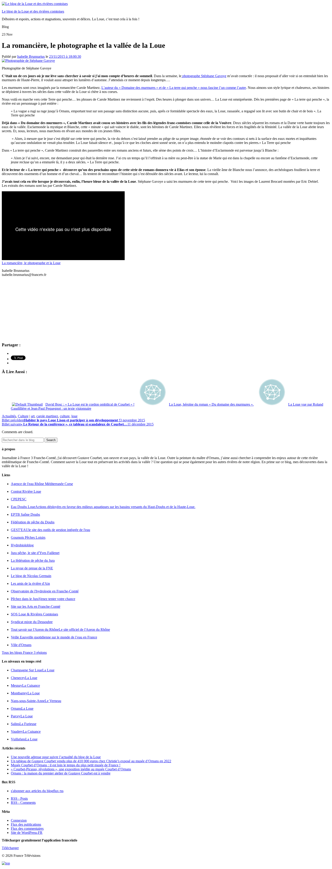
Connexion (19, 820)
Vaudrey (26, 731)
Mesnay (25, 685)
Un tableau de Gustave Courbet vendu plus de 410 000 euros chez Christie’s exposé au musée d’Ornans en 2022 (91, 761)
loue (74, 416)
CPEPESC (18, 499)
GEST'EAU (50, 530)
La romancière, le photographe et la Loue (31, 263)
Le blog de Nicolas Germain (31, 576)
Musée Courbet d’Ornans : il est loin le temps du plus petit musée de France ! (65, 765)
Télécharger (10, 848)
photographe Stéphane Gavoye (203, 76)
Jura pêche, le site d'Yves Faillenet (35, 553)
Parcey (22, 716)
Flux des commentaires (27, 828)
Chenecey (24, 678)
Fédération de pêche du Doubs (32, 522)
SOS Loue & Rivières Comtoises (34, 614)
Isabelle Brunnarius (31, 56)
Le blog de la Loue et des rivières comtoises (33, 11)
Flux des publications (26, 824)
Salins (23, 724)
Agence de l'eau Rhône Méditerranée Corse (42, 484)
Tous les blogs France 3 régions (24, 652)
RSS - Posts (19, 798)
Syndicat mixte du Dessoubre (32, 622)
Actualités (9, 416)
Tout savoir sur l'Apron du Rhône (60, 629)
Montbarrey (25, 693)
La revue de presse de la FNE (32, 568)
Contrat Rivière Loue (26, 491)
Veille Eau (54, 637)
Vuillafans (24, 739)
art (33, 416)
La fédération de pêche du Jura (33, 560)
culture (65, 416)
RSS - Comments (23, 802)
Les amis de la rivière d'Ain (30, 583)
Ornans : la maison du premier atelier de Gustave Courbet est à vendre (60, 773)
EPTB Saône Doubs (25, 514)
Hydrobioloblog (22, 545)
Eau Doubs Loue (103, 507)
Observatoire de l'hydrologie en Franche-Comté (45, 591)
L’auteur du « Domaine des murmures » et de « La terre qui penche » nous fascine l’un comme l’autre (173, 88)
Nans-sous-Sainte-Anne (36, 701)
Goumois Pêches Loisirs (28, 537)
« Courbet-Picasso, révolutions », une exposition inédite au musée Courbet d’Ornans (71, 769)
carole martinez (47, 416)
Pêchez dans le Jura (43, 599)
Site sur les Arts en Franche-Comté (35, 606)
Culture (23, 416)
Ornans (22, 708)
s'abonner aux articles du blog (37, 791)
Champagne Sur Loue (32, 670)
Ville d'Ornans (21, 645)
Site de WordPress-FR (26, 832)
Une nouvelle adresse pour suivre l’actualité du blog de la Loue (56, 757)
